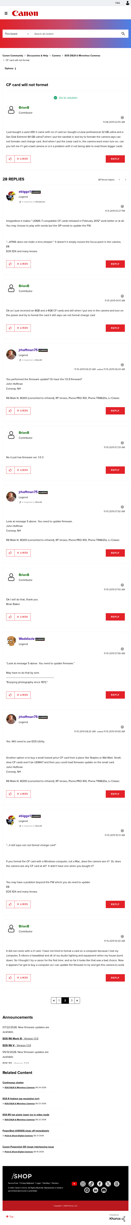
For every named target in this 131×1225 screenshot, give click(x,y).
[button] (113, 584)
